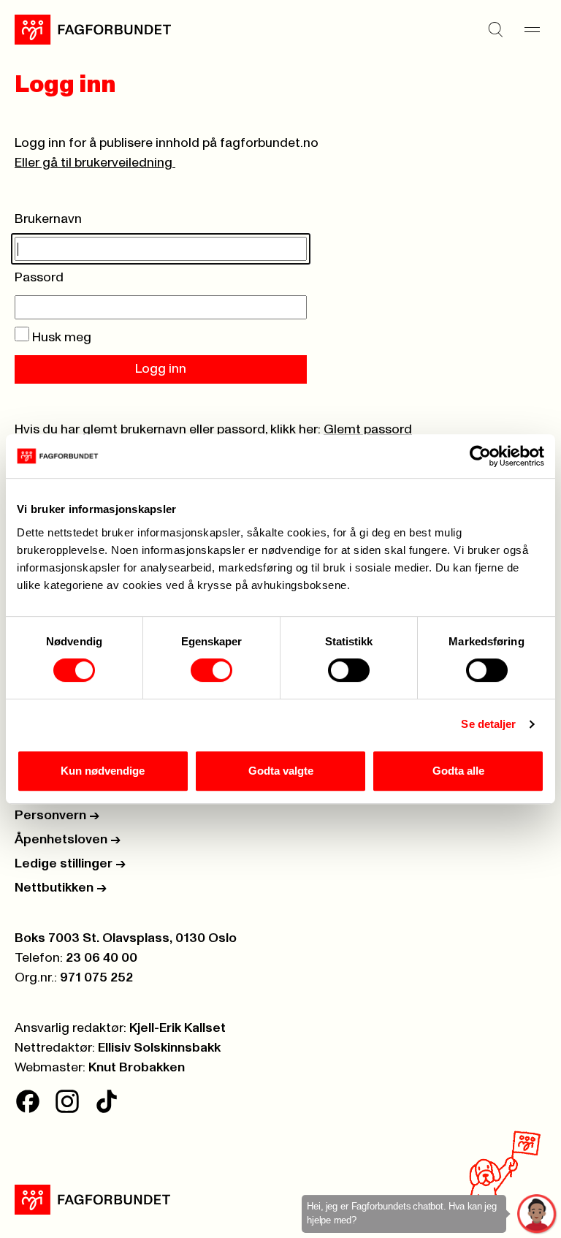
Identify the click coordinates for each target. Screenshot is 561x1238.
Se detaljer (488, 724)
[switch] (211, 670)
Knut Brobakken (136, 1067)
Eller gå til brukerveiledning (95, 163)
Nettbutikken (61, 888)
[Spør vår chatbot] (537, 1214)
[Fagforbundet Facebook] (28, 1101)
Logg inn (160, 369)
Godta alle (458, 770)
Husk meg (60, 337)
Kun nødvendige (103, 770)
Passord (39, 277)
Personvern (57, 815)
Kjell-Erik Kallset (177, 1028)
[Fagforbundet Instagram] (67, 1101)
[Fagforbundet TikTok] (107, 1101)
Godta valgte (280, 770)
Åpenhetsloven (68, 839)
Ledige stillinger (70, 863)
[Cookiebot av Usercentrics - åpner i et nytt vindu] (480, 456)
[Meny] (531, 29)
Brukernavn (48, 219)
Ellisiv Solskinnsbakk (159, 1048)
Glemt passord (368, 429)
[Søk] (495, 29)
